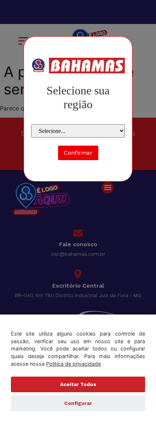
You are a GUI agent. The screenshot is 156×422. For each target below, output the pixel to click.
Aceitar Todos (78, 384)
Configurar (78, 403)
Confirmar (78, 152)
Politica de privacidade (73, 364)
